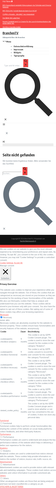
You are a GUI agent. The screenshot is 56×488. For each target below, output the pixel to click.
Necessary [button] (4, 315)
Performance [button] (5, 434)
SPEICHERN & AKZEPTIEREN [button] (11, 487)
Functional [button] (4, 420)
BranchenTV (10, 33)
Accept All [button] (18, 263)
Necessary (7, 317)
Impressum (18, 49)
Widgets (17, 52)
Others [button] (3, 475)
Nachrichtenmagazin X (28, 241)
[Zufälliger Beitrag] (4, 142)
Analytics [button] (4, 448)
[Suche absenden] (25, 63)
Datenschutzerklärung (23, 46)
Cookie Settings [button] (6, 263)
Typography (19, 55)
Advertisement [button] (6, 462)
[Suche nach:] (16, 65)
